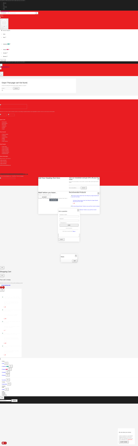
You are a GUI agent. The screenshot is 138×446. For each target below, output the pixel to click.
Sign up (74, 231)
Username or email (65, 214)
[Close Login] (2, 267)
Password (63, 218)
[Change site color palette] (4, 443)
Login (69, 225)
